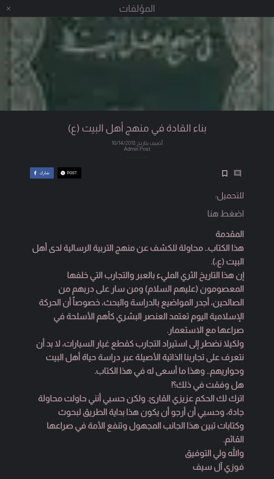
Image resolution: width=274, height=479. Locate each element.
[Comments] (237, 173)
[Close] (8, 8)
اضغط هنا (225, 213)
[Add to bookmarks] (224, 173)
